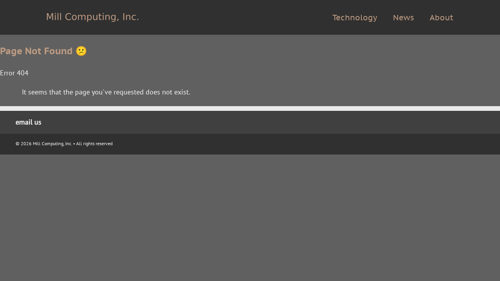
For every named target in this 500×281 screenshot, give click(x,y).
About (441, 17)
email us (28, 121)
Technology (354, 17)
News (403, 17)
